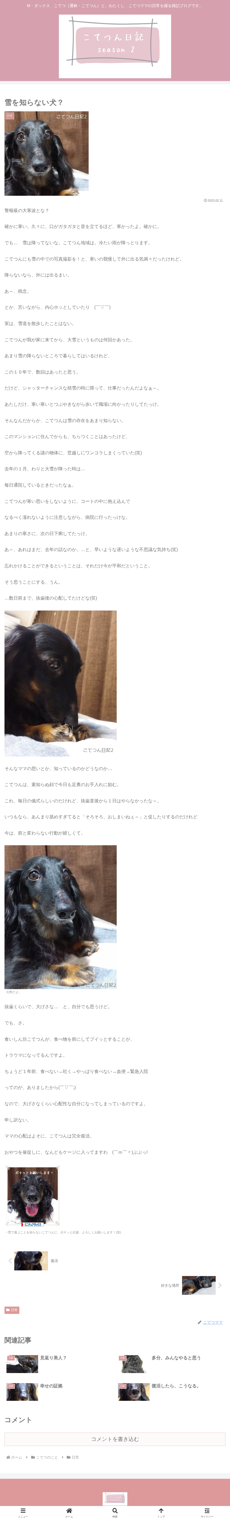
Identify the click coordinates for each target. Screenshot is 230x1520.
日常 (14, 1310)
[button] (213, 997)
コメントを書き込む (115, 1439)
